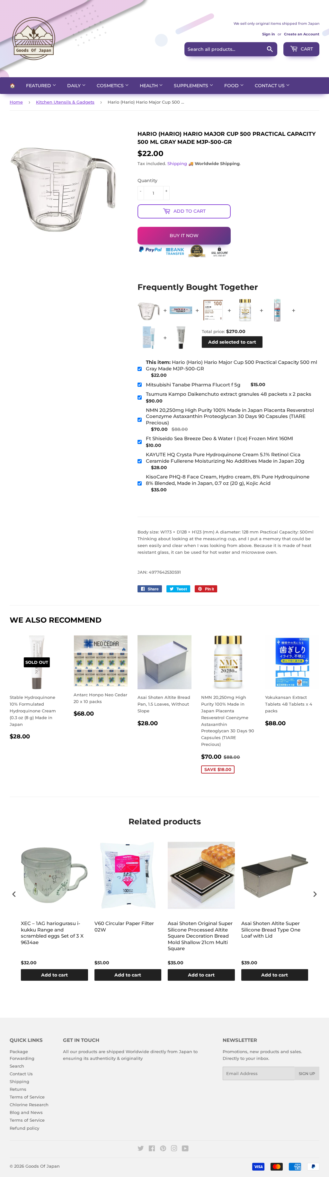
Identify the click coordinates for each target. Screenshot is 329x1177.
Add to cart (54, 975)
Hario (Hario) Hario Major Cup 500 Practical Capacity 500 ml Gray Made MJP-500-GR (231, 365)
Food (232, 85)
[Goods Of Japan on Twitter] (141, 1149)
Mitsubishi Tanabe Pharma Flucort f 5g (193, 385)
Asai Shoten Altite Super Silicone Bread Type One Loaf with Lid (270, 929)
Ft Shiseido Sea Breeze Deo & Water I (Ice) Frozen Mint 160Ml (219, 438)
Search (17, 1066)
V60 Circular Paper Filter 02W (124, 926)
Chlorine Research (29, 1104)
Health (149, 85)
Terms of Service (27, 1096)
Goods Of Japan (42, 1166)
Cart (306, 49)
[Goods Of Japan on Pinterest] (163, 1149)
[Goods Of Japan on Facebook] (151, 1149)
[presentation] (14, 894)
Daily (74, 85)
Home (16, 102)
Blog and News (26, 1112)
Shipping (177, 163)
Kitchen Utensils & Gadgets (65, 102)
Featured (39, 85)
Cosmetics (111, 85)
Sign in (268, 34)
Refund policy (24, 1128)
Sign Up (307, 1073)
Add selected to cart (232, 342)
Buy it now (184, 235)
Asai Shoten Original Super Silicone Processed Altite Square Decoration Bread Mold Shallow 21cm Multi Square (200, 935)
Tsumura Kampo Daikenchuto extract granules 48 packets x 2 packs (228, 394)
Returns (18, 1089)
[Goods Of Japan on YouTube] (185, 1149)
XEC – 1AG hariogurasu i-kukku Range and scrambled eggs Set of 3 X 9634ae (52, 932)
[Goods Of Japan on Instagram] (174, 1149)
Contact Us (270, 85)
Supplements (191, 85)
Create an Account (301, 34)
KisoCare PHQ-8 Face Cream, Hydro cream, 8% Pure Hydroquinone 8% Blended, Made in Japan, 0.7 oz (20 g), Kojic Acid (227, 480)
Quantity (147, 180)
